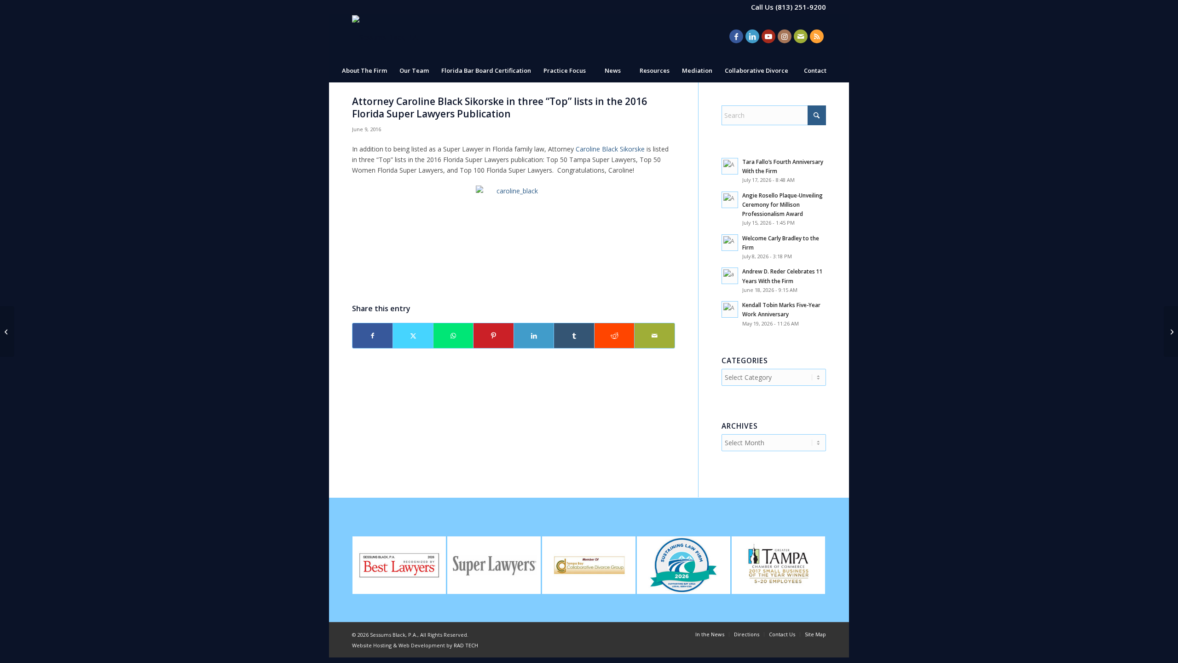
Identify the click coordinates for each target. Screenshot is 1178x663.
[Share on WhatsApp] (453, 335)
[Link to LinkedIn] (752, 36)
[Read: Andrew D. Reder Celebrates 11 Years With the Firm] (730, 276)
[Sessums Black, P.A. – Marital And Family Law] (385, 36)
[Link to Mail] (801, 36)
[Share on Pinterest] (493, 335)
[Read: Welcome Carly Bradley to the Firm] (730, 242)
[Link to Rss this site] (817, 36)
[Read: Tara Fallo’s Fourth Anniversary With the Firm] (730, 166)
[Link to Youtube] (768, 36)
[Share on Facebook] (372, 335)
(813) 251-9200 (800, 7)
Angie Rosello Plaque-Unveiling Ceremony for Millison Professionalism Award (782, 204)
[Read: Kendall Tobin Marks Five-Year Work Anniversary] (730, 309)
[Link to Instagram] (784, 36)
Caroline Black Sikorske (610, 149)
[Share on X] (413, 335)
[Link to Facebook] (736, 36)
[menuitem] (364, 70)
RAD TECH (466, 645)
